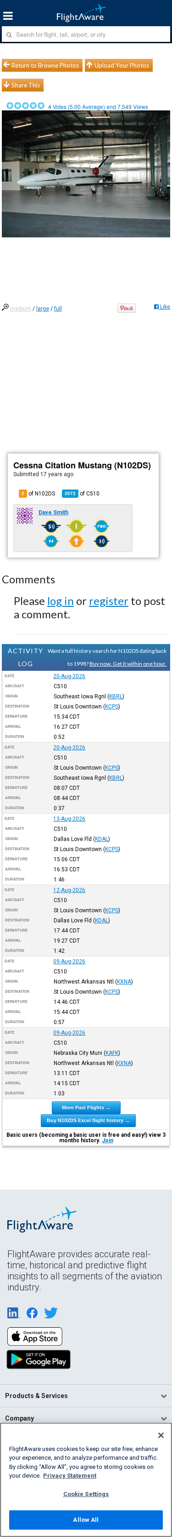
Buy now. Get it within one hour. (127, 663)
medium (20, 308)
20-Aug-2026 (69, 676)
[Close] (161, 1435)
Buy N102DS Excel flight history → (88, 1120)
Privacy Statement (69, 1475)
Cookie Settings (86, 1494)
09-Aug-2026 (69, 961)
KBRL (115, 696)
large (42, 308)
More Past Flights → (86, 1107)
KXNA (124, 982)
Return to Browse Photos (45, 65)
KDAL (101, 839)
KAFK (111, 1053)
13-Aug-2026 (69, 819)
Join (107, 1140)
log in (60, 600)
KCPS (111, 706)
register (108, 600)
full (58, 308)
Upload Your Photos (121, 65)
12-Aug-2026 (69, 890)
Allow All (86, 1519)
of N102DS (38, 493)
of (82, 493)
